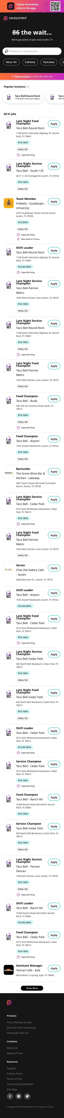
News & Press (15, 1053)
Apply (54, 123)
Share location (22, 76)
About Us (12, 1048)
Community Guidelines (20, 1084)
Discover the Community (21, 1027)
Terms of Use (14, 1079)
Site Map (12, 1089)
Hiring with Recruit (18, 1033)
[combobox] (32, 51)
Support (11, 1068)
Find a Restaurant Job (19, 1022)
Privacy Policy (15, 1073)
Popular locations (15, 86)
